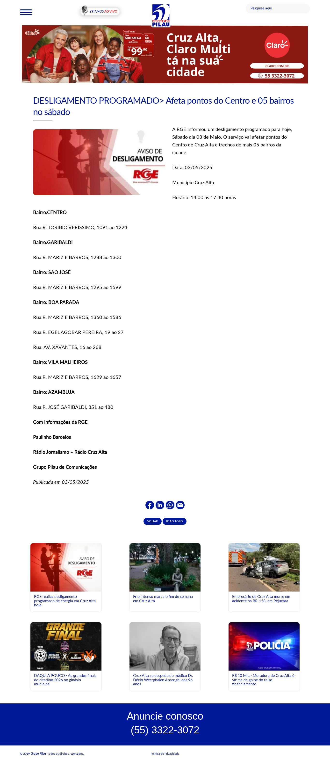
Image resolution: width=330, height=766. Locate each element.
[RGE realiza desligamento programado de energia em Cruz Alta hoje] (65, 567)
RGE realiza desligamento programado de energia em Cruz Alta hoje (65, 601)
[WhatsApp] (170, 504)
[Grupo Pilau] (161, 15)
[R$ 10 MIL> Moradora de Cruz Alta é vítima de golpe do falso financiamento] (264, 646)
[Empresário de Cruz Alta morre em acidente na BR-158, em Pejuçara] (264, 569)
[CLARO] (165, 54)
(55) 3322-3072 (165, 730)
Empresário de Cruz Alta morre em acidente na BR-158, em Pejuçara (261, 599)
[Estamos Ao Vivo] (99, 11)
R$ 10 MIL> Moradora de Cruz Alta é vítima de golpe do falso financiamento (263, 680)
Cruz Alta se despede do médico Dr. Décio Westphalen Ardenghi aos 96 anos (163, 680)
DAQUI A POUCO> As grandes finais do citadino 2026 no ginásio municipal (65, 680)
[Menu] (26, 12)
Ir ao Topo (174, 521)
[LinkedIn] (160, 504)
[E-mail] (180, 504)
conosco (165, 716)
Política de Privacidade (165, 753)
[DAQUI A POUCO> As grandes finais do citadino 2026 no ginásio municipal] (65, 663)
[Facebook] (149, 504)
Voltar (152, 521)
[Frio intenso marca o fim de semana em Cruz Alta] (165, 578)
